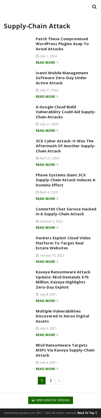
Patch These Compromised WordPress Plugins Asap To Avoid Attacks (62, 43)
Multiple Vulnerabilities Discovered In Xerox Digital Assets (62, 316)
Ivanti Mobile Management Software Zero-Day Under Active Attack (62, 77)
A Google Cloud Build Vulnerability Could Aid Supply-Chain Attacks (66, 111)
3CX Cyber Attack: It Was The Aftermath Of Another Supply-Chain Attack (66, 145)
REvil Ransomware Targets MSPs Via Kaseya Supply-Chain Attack (65, 350)
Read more (46, 63)
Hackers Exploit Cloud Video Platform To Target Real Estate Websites (63, 242)
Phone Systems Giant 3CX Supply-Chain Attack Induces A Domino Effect (65, 179)
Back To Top (85, 412)
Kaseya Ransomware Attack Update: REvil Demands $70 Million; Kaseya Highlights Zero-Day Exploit (63, 279)
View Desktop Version (52, 400)
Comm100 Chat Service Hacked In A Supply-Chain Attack (66, 211)
